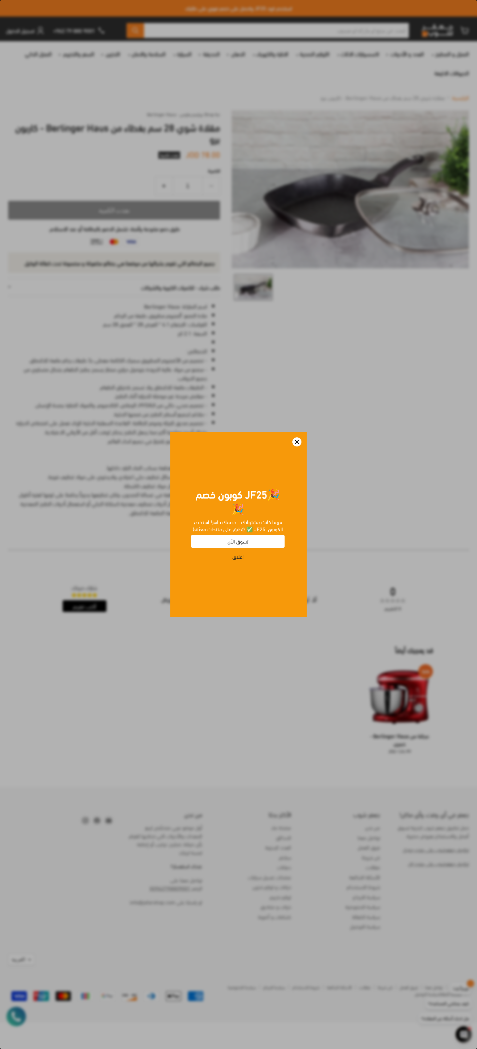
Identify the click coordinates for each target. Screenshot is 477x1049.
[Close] (296, 441)
